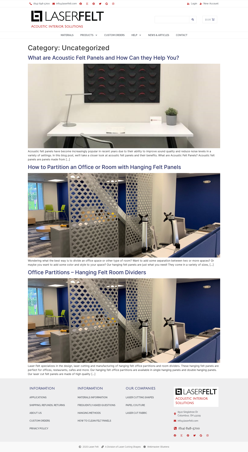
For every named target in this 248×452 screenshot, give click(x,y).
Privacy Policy (39, 428)
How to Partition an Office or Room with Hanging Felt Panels (104, 167)
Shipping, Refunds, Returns (47, 405)
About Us (36, 413)
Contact (181, 35)
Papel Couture (135, 405)
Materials (67, 35)
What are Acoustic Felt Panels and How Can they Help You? (103, 57)
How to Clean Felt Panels (94, 420)
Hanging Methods (89, 413)
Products (86, 35)
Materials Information (92, 397)
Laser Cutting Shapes (140, 397)
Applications (38, 397)
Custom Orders (114, 35)
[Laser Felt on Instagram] (114, 4)
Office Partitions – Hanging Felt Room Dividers (87, 272)
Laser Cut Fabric (136, 413)
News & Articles (158, 35)
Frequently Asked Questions (96, 405)
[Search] (192, 19)
